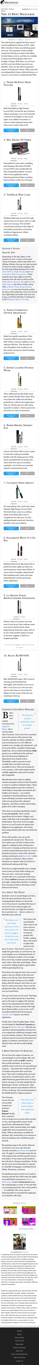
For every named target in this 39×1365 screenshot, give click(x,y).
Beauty (3, 11)
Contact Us (19, 1361)
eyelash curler (8, 1014)
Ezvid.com (19, 1351)
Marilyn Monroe (17, 1027)
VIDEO (26, 104)
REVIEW (13, 104)
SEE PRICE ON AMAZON (11, 130)
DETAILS (20, 104)
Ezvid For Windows (19, 1348)
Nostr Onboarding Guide (19, 1354)
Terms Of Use (19, 1341)
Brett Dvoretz (24, 1252)
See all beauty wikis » (27, 1229)
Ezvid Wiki (4, 9)
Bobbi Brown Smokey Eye (13, 282)
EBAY (27, 130)
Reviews (11, 9)
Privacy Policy (19, 1338)
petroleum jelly (22, 1150)
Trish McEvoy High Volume (14, 272)
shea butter (27, 856)
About (19, 1334)
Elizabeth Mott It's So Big (18, 299)
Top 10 (27, 39)
